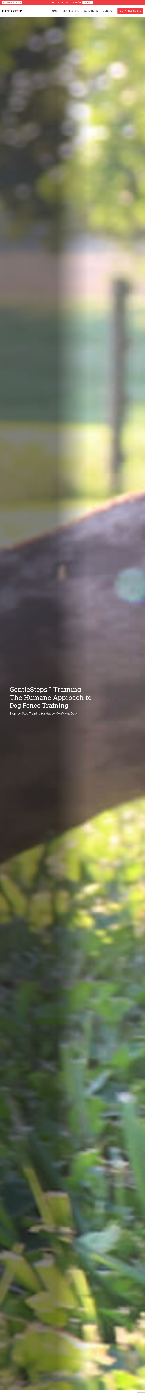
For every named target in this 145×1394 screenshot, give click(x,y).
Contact (108, 11)
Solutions (91, 11)
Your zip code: (57, 2)
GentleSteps (71, 11)
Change (88, 2)
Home (53, 11)
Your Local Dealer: (73, 2)
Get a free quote (130, 11)
